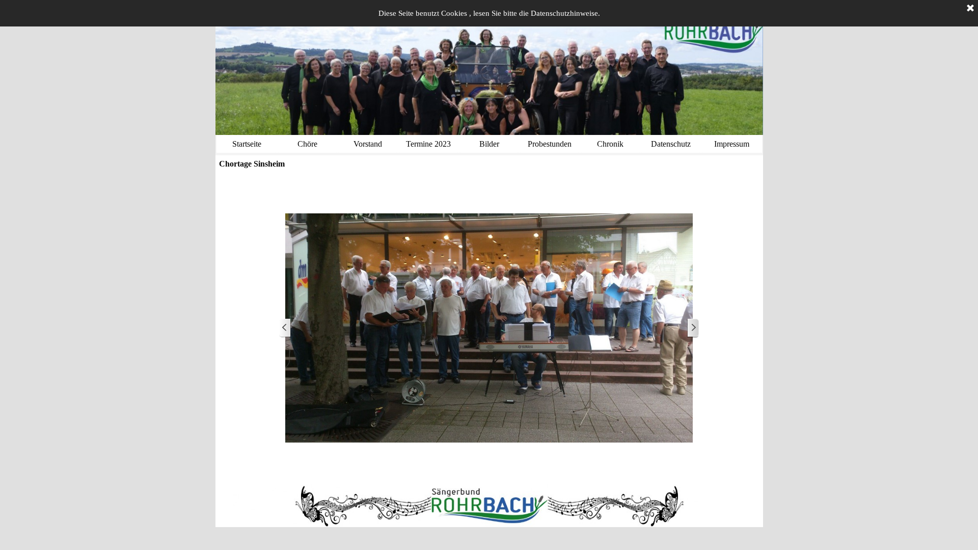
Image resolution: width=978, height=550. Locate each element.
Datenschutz (671, 144)
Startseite (246, 144)
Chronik (610, 144)
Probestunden (550, 144)
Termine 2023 (428, 144)
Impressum (731, 144)
